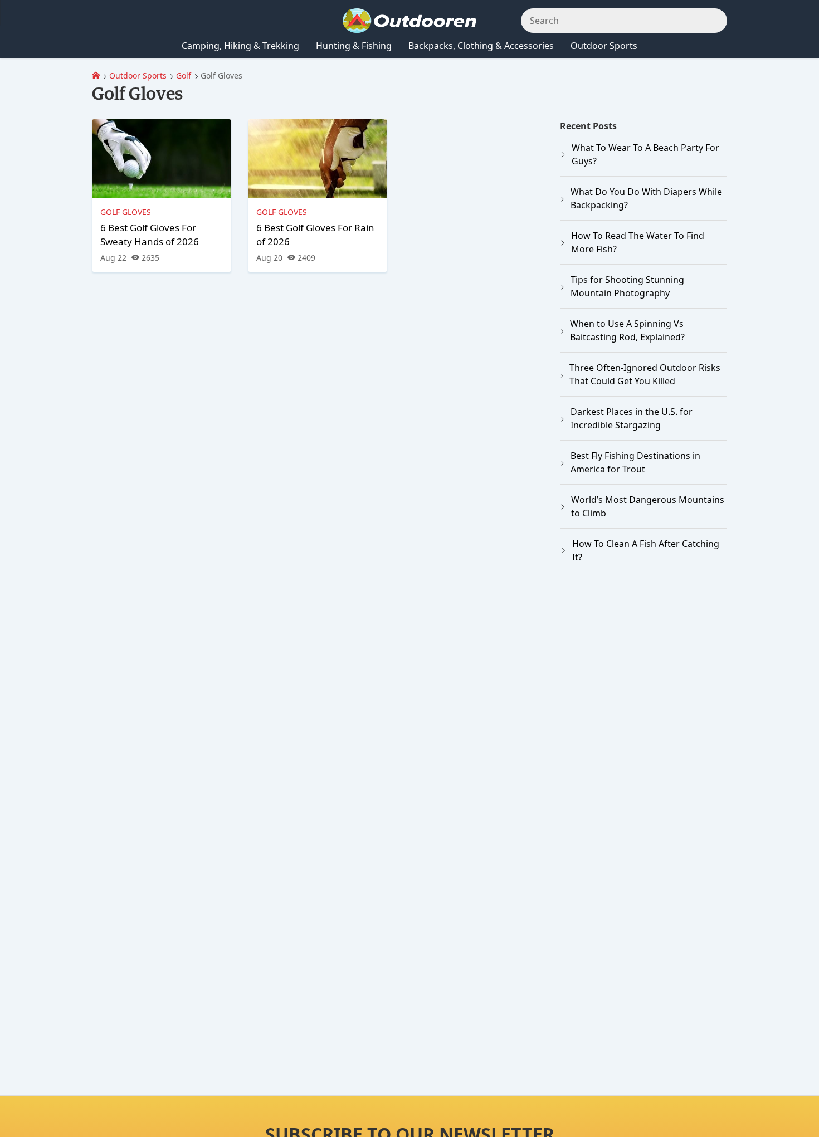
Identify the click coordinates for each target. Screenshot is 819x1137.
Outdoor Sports (138, 75)
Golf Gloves (125, 212)
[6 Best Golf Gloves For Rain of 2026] (317, 158)
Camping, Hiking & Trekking (240, 46)
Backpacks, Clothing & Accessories (481, 46)
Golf (183, 75)
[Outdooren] (96, 75)
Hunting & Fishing (354, 46)
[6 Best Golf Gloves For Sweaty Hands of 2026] (161, 158)
